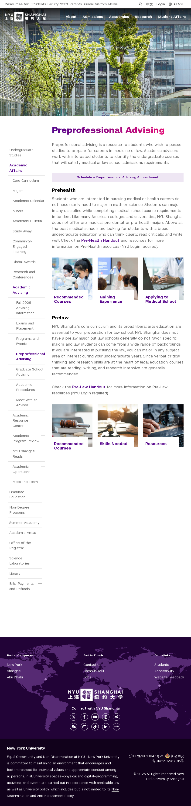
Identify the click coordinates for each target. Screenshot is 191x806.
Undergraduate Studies (22, 152)
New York (14, 665)
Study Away (22, 231)
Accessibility (164, 671)
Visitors (101, 4)
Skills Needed (113, 443)
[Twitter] (73, 717)
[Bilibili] (84, 726)
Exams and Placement (25, 326)
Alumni (88, 4)
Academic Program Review (26, 438)
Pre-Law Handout (89, 387)
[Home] (26, 17)
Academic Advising (22, 290)
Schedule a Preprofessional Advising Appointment (118, 177)
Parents (76, 4)
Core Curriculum (26, 180)
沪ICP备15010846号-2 (146, 756)
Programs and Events (28, 341)
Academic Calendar (28, 200)
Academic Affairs (18, 168)
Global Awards (24, 262)
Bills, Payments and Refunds (22, 586)
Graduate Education (17, 494)
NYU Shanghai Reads (24, 454)
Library (14, 573)
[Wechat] (73, 726)
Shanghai (14, 671)
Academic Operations (22, 469)
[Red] (116, 726)
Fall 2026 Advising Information (25, 307)
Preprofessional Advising (30, 356)
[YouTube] (95, 717)
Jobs (87, 677)
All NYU (179, 4)
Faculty (53, 4)
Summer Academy (24, 522)
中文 (149, 4)
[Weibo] (116, 717)
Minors (18, 211)
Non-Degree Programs (20, 510)
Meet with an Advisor (27, 402)
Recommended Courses (69, 299)
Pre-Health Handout (100, 240)
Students (38, 4)
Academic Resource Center (21, 420)
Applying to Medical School (160, 299)
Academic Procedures (25, 387)
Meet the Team (25, 481)
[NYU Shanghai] (95, 694)
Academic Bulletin (27, 221)
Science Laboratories (19, 561)
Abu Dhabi (15, 677)
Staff (64, 4)
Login (161, 4)
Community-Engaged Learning (22, 246)
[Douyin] (95, 726)
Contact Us (92, 665)
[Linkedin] (105, 726)
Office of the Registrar (20, 545)
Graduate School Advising (30, 372)
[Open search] (140, 4)
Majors (18, 190)
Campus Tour (94, 671)
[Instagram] (105, 717)
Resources (156, 443)
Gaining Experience (111, 299)
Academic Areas (22, 532)
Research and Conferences (24, 274)
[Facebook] (84, 717)
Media (113, 4)
